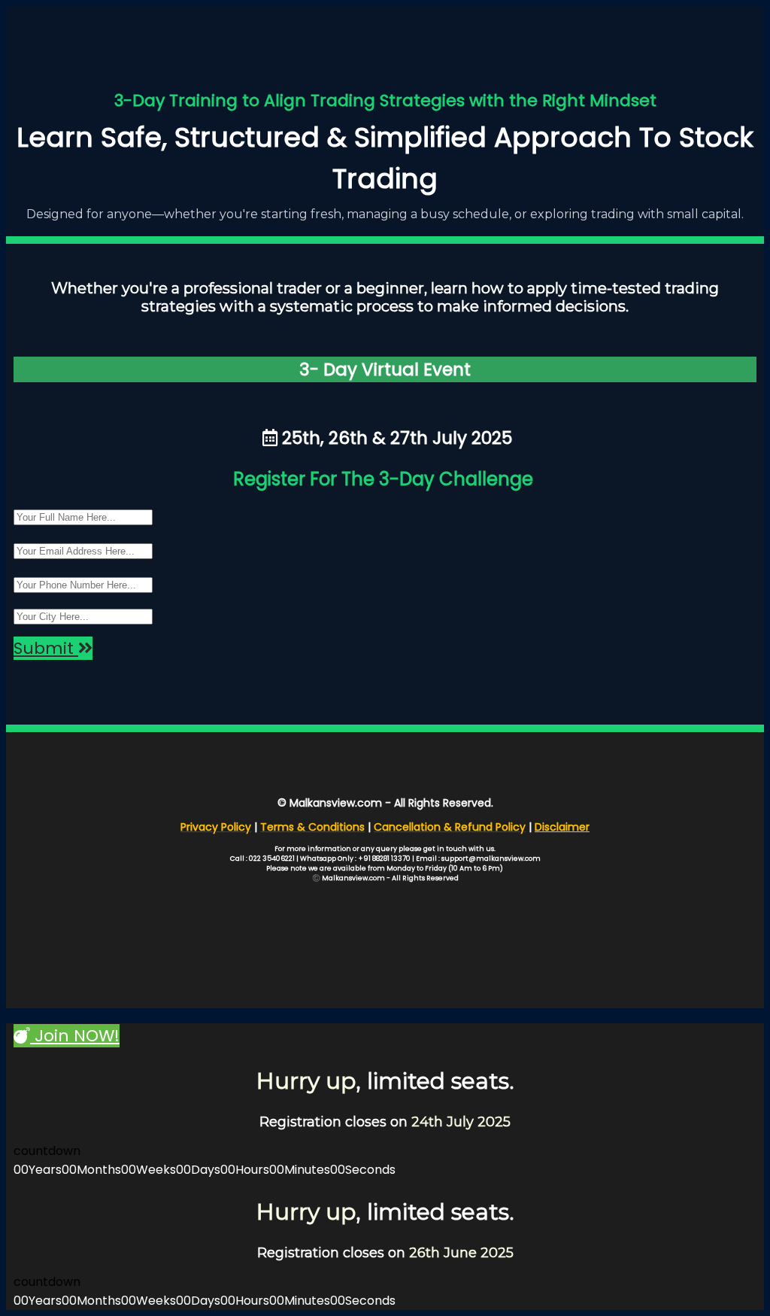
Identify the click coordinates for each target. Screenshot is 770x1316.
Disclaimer (562, 826)
